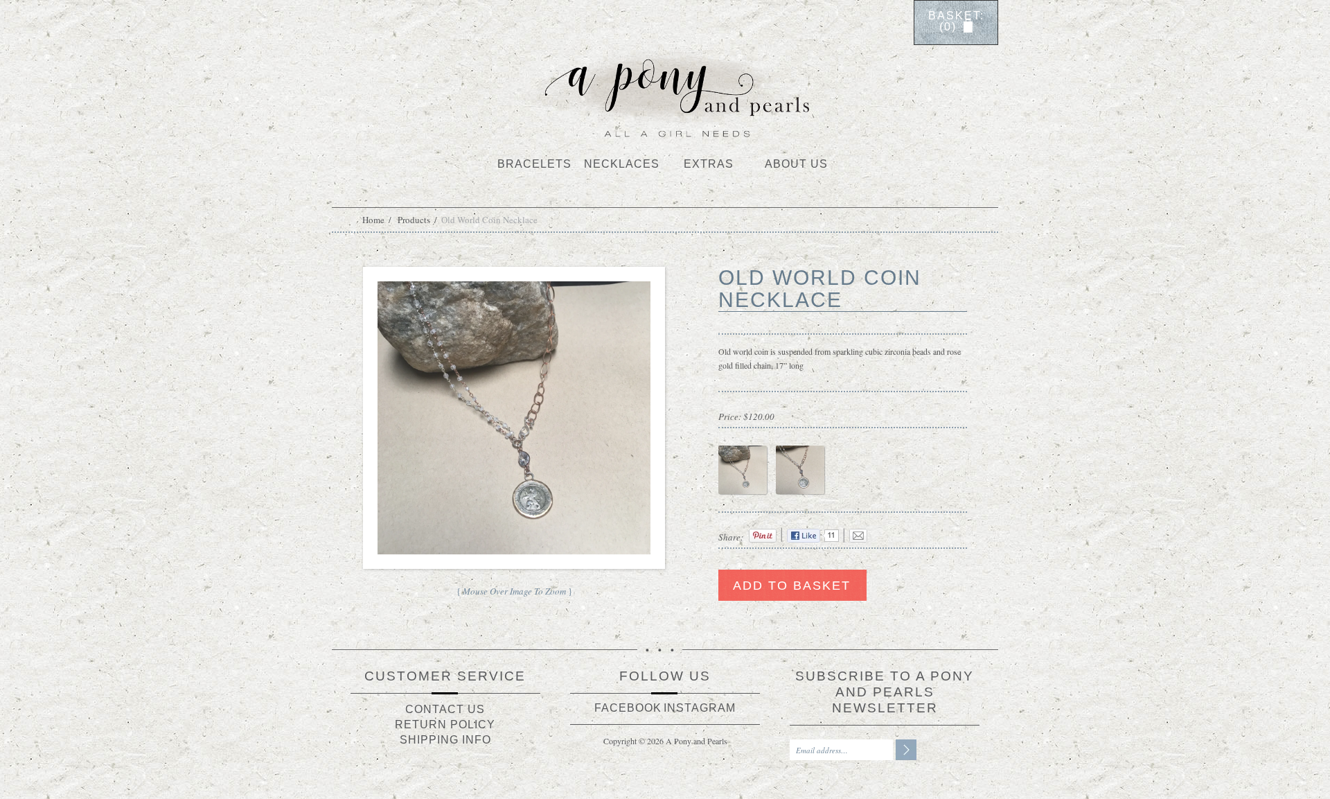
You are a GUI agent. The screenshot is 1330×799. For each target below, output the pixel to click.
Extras (709, 164)
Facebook (628, 708)
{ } (514, 591)
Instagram (700, 708)
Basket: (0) (956, 21)
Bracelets (534, 164)
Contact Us (445, 709)
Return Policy (445, 724)
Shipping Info (445, 740)
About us (796, 164)
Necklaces (621, 164)
